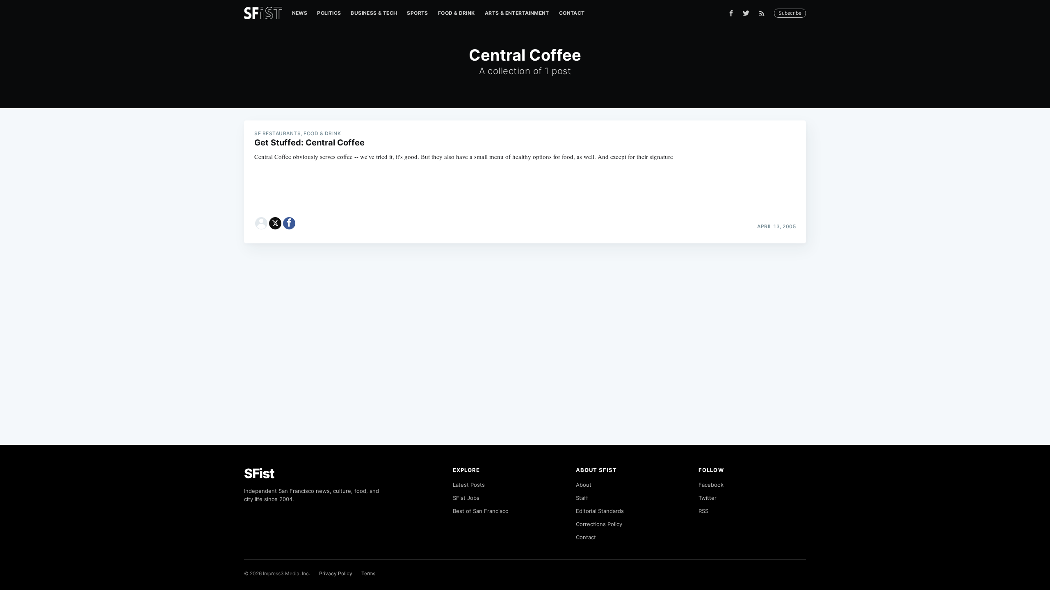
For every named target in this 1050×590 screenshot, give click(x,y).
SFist (259, 473)
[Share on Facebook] (289, 223)
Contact (572, 13)
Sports (417, 13)
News (300, 13)
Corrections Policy (599, 524)
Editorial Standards (600, 511)
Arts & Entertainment (517, 13)
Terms (368, 573)
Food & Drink (456, 13)
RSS (703, 511)
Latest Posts (469, 484)
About (583, 484)
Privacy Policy (335, 573)
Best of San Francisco (481, 511)
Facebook (711, 484)
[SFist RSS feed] (764, 13)
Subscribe (789, 13)
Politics (329, 13)
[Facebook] (731, 13)
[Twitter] (746, 13)
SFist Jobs (466, 498)
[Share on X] (275, 223)
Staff (582, 498)
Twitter (707, 498)
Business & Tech (374, 13)
